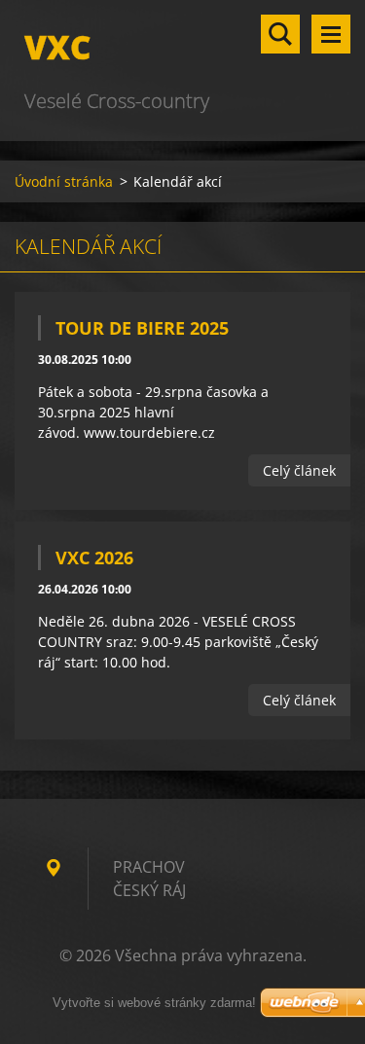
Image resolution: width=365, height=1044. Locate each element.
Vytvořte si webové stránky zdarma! (154, 1002)
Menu (330, 34)
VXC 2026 (94, 557)
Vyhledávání (280, 34)
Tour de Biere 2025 (142, 328)
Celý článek (299, 470)
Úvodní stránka (64, 181)
